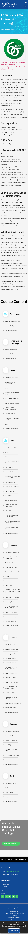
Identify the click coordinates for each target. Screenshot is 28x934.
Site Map (14, 915)
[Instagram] (17, 896)
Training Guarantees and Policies (14, 913)
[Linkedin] (6, 896)
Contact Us (14, 920)
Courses (7, 27)
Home (2, 27)
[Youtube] (13, 896)
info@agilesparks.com (12, 871)
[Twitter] (9, 896)
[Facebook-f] (2, 896)
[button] (25, 6)
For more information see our (14, 926)
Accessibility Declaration (14, 917)
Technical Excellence (16, 27)
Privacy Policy (14, 907)
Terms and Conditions (14, 909)
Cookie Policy (14, 911)
